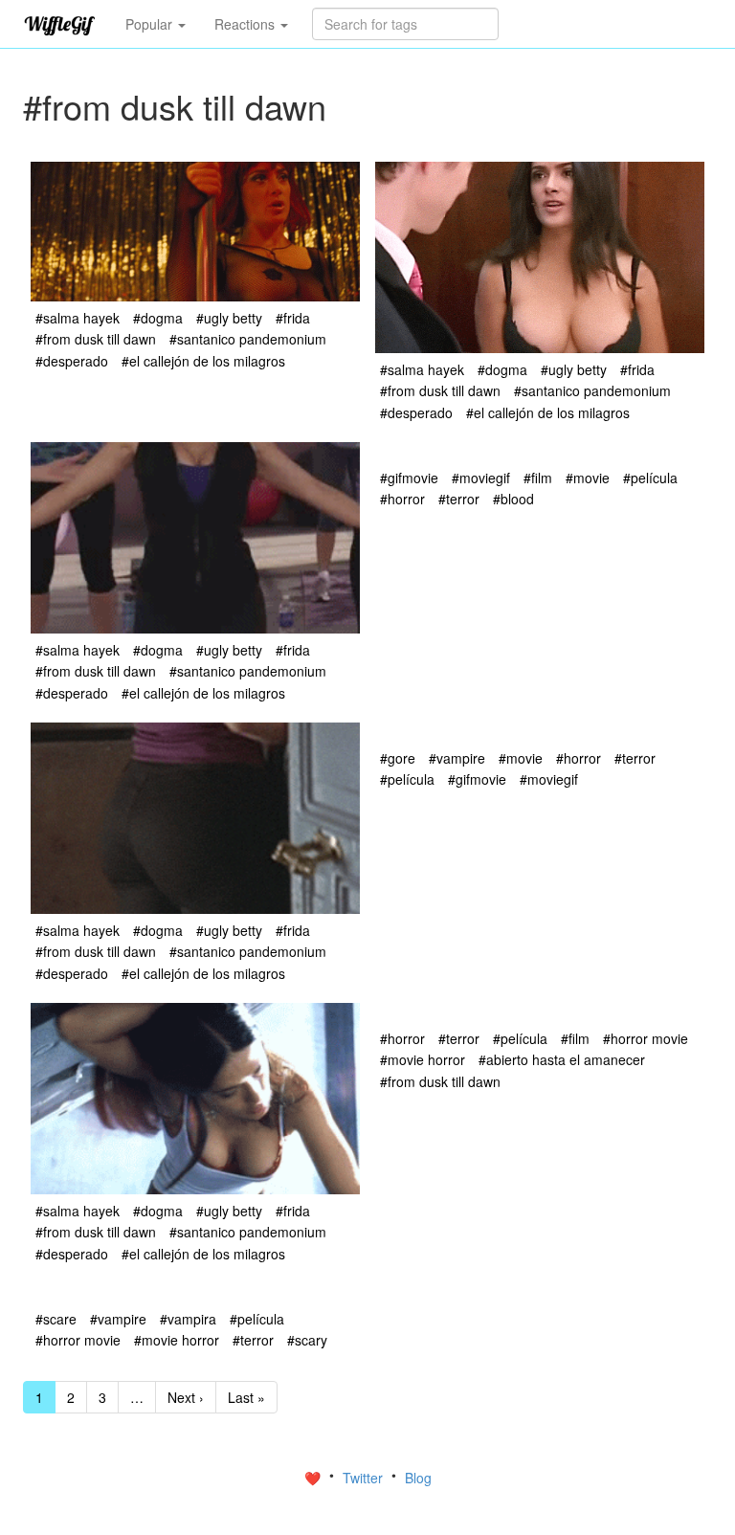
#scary (307, 1339)
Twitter (365, 1477)
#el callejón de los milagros (203, 360)
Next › (185, 1397)
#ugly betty (229, 317)
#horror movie (645, 1038)
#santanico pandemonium (247, 338)
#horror (402, 498)
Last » (246, 1397)
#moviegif (481, 477)
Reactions (246, 23)
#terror (458, 498)
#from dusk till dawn (95, 338)
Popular (150, 23)
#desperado (71, 360)
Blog (418, 1477)
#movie (588, 477)
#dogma (158, 317)
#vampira (188, 1318)
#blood (513, 498)
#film (537, 477)
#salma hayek (77, 317)
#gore (397, 758)
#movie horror (422, 1059)
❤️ (314, 1477)
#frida (293, 317)
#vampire (457, 758)
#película (650, 477)
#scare (56, 1318)
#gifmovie (409, 477)
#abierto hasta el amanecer (562, 1059)
